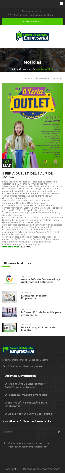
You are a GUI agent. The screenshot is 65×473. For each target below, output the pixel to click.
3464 (30, 78)
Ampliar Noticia (44, 69)
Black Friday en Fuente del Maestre (38, 329)
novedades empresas (50, 78)
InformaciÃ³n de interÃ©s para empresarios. (41, 313)
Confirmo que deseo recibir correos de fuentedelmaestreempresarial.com (29, 444)
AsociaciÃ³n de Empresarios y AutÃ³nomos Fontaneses (40, 280)
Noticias (27, 69)
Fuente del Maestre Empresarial (34, 297)
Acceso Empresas (33, 21)
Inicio (15, 69)
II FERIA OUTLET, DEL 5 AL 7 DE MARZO (27, 175)
